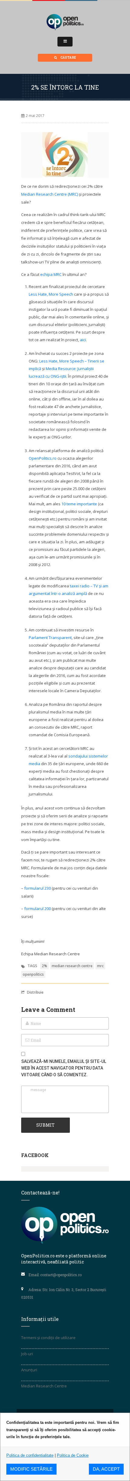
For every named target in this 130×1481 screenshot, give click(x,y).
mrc (100, 965)
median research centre (72, 965)
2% (44, 965)
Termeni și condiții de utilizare (48, 1337)
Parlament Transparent (50, 637)
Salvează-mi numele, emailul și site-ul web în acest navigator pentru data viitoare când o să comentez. (63, 1068)
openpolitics (33, 974)
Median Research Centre (44, 1386)
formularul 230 (37, 888)
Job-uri (27, 1353)
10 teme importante (79, 504)
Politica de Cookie (73, 1455)
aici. (83, 339)
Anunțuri (29, 1370)
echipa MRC (51, 274)
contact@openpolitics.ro (61, 1274)
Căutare (68, 58)
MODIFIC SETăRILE (31, 1469)
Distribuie (35, 992)
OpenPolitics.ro (43, 458)
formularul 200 (37, 908)
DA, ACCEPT (106, 1469)
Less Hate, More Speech (51, 294)
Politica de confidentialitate (30, 1455)
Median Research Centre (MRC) (49, 194)
